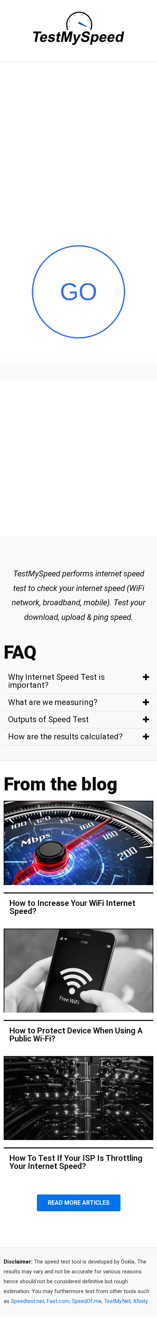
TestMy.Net (117, 1301)
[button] (78, 1202)
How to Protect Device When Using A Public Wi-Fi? (75, 1034)
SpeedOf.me (87, 1301)
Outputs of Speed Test (48, 719)
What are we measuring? (52, 702)
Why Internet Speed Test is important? (56, 681)
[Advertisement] (78, 143)
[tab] (78, 681)
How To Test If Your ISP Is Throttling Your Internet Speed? (75, 1162)
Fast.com (58, 1301)
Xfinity (140, 1301)
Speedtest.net (27, 1301)
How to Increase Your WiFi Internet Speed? (72, 907)
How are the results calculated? (65, 736)
